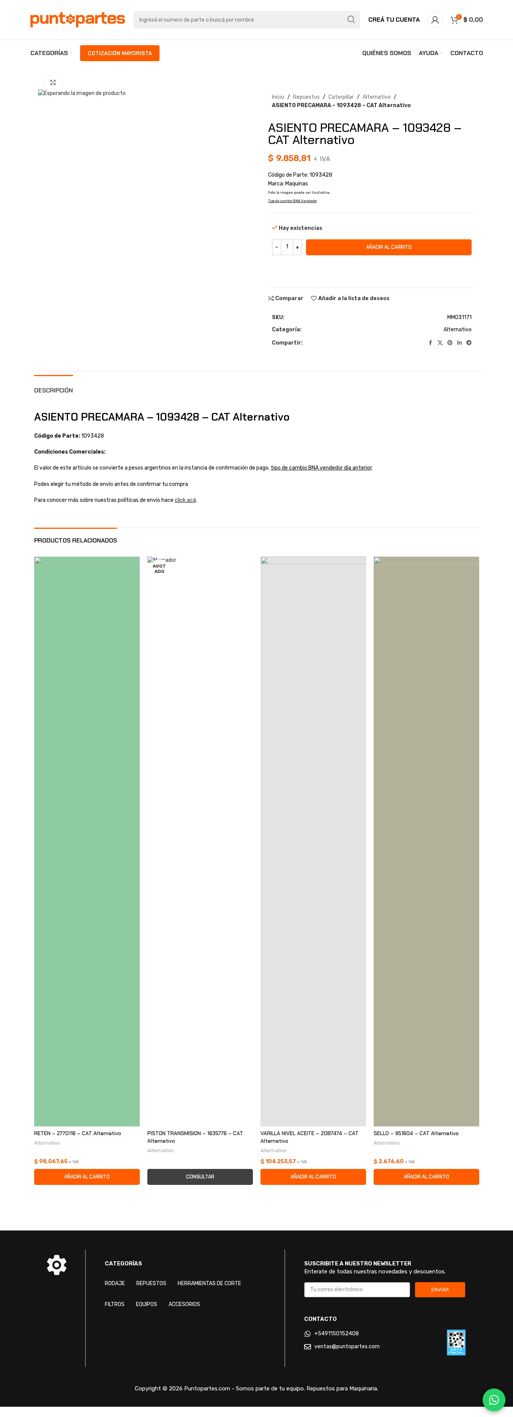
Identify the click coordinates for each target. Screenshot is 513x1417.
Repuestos (306, 97)
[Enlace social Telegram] (469, 343)
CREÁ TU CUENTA (394, 20)
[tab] (53, 386)
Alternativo (377, 97)
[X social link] (440, 343)
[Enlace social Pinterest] (450, 343)
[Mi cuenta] (435, 19)
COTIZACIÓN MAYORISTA (120, 53)
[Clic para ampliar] (53, 82)
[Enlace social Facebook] (430, 343)
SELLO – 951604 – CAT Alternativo (416, 1133)
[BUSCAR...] (351, 19)
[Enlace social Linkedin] (459, 343)
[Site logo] (77, 19)
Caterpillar (341, 97)
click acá (185, 500)
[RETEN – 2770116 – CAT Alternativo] (87, 841)
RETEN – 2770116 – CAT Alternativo (77, 1133)
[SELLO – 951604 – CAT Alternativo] (426, 841)
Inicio (278, 97)
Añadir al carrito (389, 247)
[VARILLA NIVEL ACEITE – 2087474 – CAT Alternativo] (313, 841)
